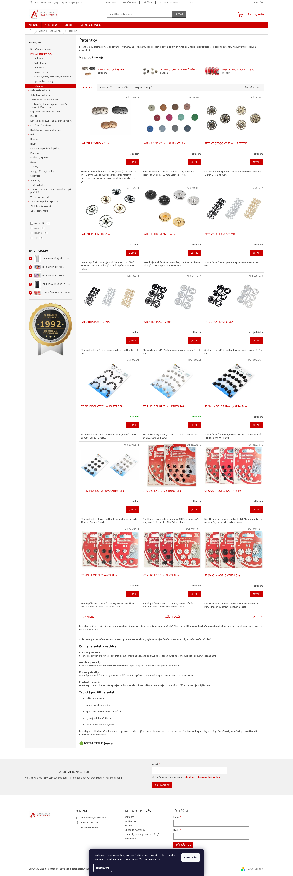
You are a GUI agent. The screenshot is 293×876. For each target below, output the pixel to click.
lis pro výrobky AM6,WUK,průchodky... (53, 77)
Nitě (32, 134)
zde (158, 859)
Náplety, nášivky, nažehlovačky (46, 130)
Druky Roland (40, 63)
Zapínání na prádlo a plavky (44, 201)
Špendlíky (35, 180)
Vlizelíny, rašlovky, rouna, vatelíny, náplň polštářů (50, 191)
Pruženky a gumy (39, 157)
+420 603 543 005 (89, 827)
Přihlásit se (162, 785)
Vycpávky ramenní (39, 197)
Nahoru (89, 616)
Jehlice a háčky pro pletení (44, 99)
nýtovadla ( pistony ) (44, 81)
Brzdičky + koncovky (40, 49)
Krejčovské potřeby (40, 125)
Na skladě (41, 223)
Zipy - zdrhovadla (39, 211)
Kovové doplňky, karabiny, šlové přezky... (51, 121)
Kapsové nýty (41, 72)
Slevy (33, 162)
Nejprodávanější (143, 87)
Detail (132, 161)
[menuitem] (33, 25)
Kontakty (111, 2)
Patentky (38, 86)
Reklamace (130, 838)
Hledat (179, 14)
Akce (38, 228)
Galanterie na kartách (41, 90)
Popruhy (34, 153)
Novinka (40, 233)
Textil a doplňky (38, 185)
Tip (38, 238)
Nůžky (33, 144)
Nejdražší (123, 87)
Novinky (34, 139)
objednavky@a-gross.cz (93, 817)
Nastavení (102, 868)
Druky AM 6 (39, 58)
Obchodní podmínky (169, 2)
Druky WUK (39, 67)
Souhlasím (190, 857)
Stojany (34, 166)
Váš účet (147, 2)
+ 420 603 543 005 (90, 823)
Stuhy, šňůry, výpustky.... (43, 171)
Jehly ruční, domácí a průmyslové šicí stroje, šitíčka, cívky (49, 106)
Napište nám (129, 2)
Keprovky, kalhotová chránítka (46, 111)
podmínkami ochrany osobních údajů (201, 777)
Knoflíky (34, 116)
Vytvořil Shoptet (256, 869)
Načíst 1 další (172, 616)
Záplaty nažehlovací (40, 206)
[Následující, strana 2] (254, 617)
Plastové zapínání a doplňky (44, 148)
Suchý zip (35, 176)
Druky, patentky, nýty (41, 54)
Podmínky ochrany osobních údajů (142, 834)
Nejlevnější (105, 87)
